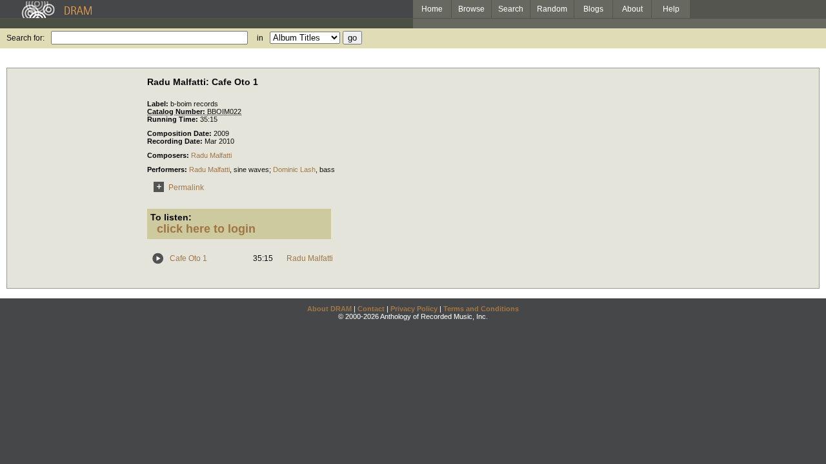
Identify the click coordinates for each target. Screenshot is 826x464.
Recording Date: (176, 141)
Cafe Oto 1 (188, 258)
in (260, 38)
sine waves (251, 169)
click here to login (206, 228)
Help (671, 9)
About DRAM (329, 309)
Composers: (169, 155)
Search (510, 9)
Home (432, 9)
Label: (158, 104)
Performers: (168, 169)
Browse (471, 9)
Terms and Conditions (481, 309)
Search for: (25, 38)
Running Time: (173, 119)
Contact (371, 309)
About (632, 9)
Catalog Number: (177, 111)
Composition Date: (180, 133)
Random (552, 9)
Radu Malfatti (211, 155)
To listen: (171, 217)
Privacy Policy (414, 309)
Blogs (593, 9)
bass (327, 169)
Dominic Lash (294, 169)
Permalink (186, 187)
